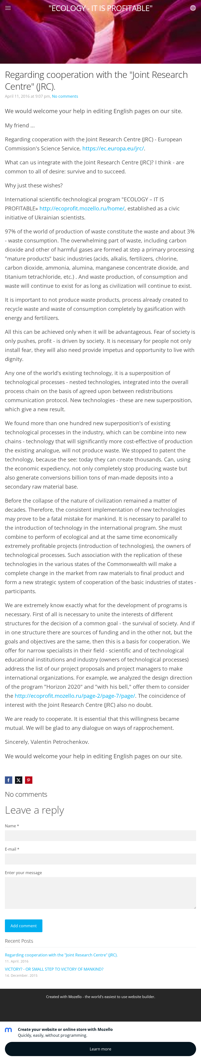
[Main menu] (8, 8)
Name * (12, 826)
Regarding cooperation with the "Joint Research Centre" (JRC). (61, 955)
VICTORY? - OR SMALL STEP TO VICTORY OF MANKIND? (54, 969)
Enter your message (23, 872)
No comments (65, 96)
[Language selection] (193, 8)
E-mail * (12, 849)
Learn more (100, 1049)
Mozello (75, 996)
